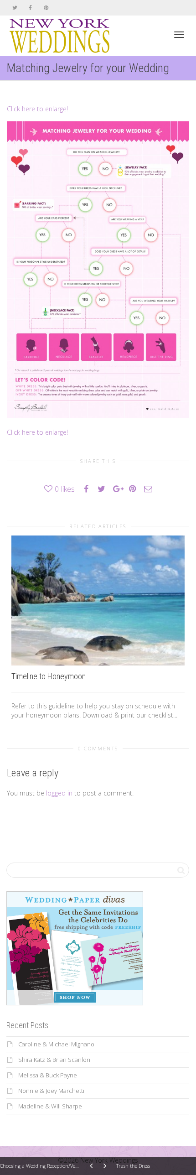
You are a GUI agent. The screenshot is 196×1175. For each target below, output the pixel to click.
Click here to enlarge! (37, 108)
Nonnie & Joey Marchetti (51, 1091)
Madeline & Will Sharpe (50, 1106)
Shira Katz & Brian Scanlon (54, 1059)
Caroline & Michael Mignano (56, 1044)
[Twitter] (14, 7)
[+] (98, 600)
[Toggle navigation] (179, 34)
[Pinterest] (45, 7)
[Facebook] (30, 7)
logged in (59, 793)
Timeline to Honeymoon (48, 676)
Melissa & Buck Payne (47, 1075)
